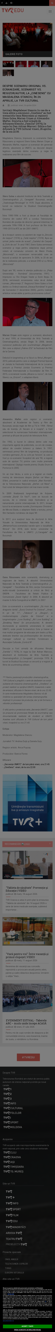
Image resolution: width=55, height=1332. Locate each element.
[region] (27, 1306)
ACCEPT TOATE (27, 1326)
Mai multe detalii (11, 1294)
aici (45, 1301)
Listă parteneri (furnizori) (8, 1320)
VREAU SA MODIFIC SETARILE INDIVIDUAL (27, 1330)
